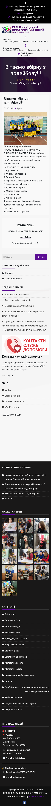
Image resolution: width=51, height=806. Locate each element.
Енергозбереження (14, 644)
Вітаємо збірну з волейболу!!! (16, 101)
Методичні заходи (13, 669)
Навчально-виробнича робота (19, 675)
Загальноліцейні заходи (16, 657)
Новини (9, 273)
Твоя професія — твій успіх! (18, 300)
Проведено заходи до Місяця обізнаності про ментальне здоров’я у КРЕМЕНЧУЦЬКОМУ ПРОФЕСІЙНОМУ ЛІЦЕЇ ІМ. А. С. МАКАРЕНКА (25, 325)
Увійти (8, 390)
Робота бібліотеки (13, 697)
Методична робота (14, 663)
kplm (19, 108)
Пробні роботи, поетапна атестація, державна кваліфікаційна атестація (27, 689)
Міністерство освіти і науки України (22, 493)
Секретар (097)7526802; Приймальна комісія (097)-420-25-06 (25, 41)
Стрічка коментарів (14, 401)
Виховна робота (12, 620)
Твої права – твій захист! (17, 294)
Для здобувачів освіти (16, 638)
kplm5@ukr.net (27, 13)
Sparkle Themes (36, 796)
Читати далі (7, 375)
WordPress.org (12, 407)
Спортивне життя (13, 278)
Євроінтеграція (12, 650)
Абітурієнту (10, 614)
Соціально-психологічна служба (20, 703)
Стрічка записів (12, 396)
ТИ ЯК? (8, 498)
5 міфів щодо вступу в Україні (19, 306)
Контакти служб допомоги (22, 356)
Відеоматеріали (12, 632)
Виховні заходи (12, 626)
